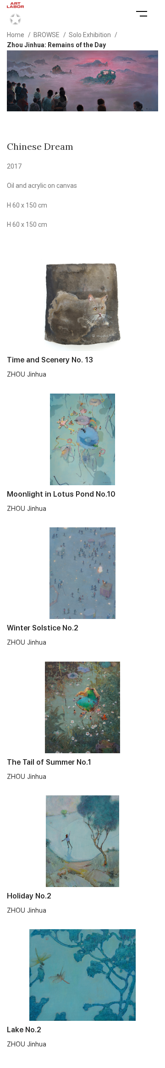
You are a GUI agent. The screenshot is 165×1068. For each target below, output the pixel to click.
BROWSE (47, 34)
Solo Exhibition (90, 34)
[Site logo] (15, 13)
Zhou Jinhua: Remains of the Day (56, 45)
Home (16, 34)
